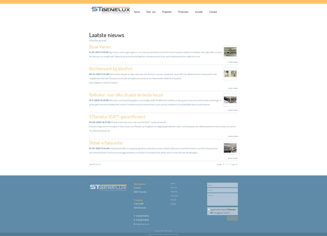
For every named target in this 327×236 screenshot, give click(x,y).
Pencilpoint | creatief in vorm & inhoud (171, 234)
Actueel (173, 200)
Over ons (174, 187)
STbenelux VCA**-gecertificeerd (117, 116)
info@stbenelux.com (142, 224)
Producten (174, 196)
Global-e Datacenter (106, 142)
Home (173, 183)
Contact (173, 204)
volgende (233, 164)
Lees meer (233, 62)
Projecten (174, 191)
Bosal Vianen (100, 46)
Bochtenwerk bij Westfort (111, 68)
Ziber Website (155, 234)
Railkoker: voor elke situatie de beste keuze (126, 94)
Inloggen (150, 234)
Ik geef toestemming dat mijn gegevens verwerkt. (223, 211)
